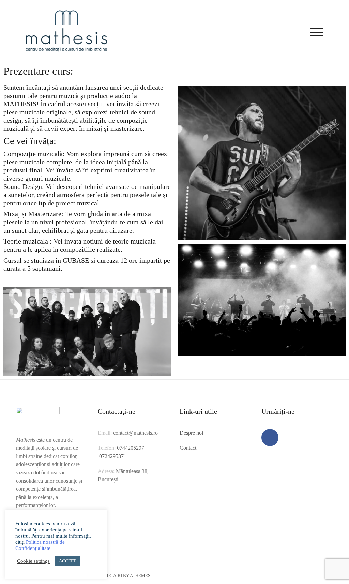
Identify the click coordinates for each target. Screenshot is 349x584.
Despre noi (191, 433)
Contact (188, 448)
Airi (117, 575)
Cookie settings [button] (33, 561)
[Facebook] (269, 437)
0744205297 (130, 448)
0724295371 (112, 456)
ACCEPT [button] (67, 561)
